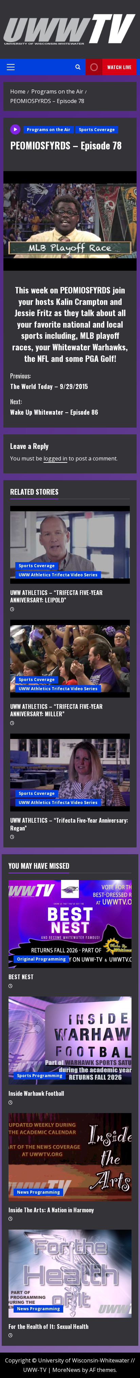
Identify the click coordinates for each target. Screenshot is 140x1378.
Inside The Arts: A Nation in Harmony (51, 1210)
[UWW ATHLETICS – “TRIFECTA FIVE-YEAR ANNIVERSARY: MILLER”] (70, 659)
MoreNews (66, 1370)
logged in (55, 458)
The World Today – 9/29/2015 (49, 381)
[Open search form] (78, 67)
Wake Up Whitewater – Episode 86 (54, 406)
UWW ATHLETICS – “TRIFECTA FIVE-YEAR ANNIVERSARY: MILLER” (56, 710)
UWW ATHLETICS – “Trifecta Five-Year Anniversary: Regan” (69, 824)
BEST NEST (21, 977)
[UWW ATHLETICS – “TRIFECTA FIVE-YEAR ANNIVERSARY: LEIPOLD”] (70, 545)
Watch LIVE (119, 66)
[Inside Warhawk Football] (70, 1040)
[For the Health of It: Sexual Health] (70, 1274)
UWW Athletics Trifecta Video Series (58, 575)
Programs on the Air (48, 129)
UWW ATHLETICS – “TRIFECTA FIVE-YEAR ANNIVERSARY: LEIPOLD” (56, 596)
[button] (10, 67)
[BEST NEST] (70, 924)
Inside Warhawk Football (36, 1093)
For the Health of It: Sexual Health (48, 1326)
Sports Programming (39, 1075)
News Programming (38, 1192)
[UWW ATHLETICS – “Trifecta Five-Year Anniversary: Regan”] (70, 772)
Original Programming (41, 959)
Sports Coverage (97, 129)
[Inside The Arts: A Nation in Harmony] (70, 1157)
